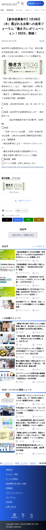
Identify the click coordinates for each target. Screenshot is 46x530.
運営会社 (9, 470)
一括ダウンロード (24, 201)
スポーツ (28, 10)
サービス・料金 (12, 474)
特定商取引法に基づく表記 (16, 483)
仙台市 (42, 41)
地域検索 (9, 10)
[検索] (22, 3)
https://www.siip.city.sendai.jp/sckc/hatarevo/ (22, 167)
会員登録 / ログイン (35, 3)
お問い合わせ (11, 507)
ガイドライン (11, 497)
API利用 (9, 502)
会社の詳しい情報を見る (23, 235)
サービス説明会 (12, 479)
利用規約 (9, 488)
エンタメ (19, 10)
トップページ (7, 463)
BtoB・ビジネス (22, 211)
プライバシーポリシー (14, 493)
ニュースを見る (37, 246)
